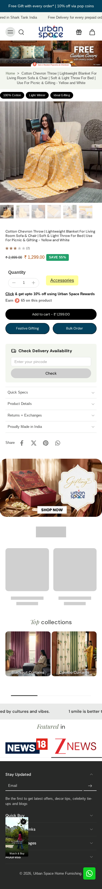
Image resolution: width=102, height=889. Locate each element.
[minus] (13, 282)
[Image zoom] (51, 152)
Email (12, 786)
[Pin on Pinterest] (46, 443)
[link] (26, 746)
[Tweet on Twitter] (34, 443)
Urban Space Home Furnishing (57, 873)
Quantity (17, 272)
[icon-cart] (91, 31)
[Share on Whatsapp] (58, 443)
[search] (21, 31)
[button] (51, 314)
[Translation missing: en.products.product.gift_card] (79, 31)
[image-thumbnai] (7, 211)
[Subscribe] (90, 786)
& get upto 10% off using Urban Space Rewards (50, 294)
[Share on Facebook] (22, 443)
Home (10, 73)
